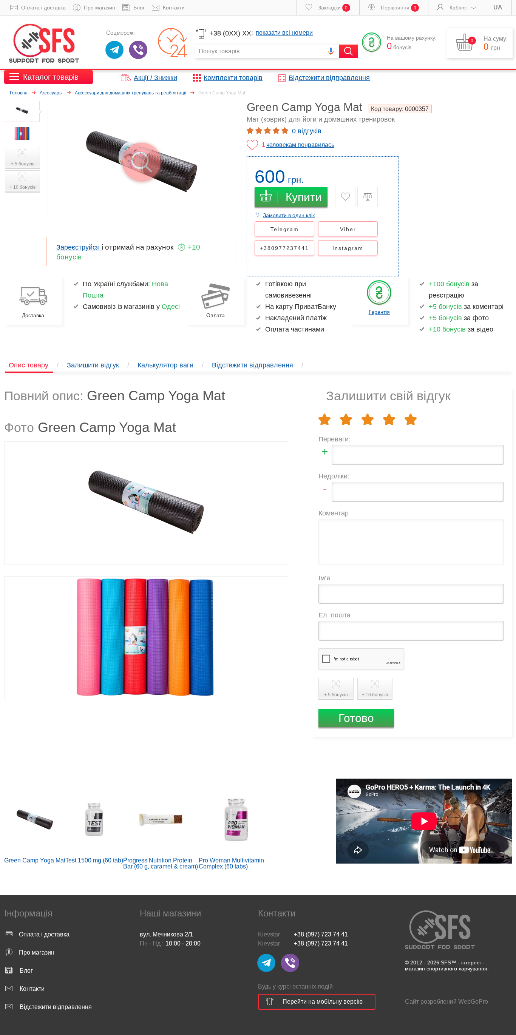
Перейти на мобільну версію (323, 1001)
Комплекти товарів (233, 78)
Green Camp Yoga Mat (34, 860)
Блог (138, 8)
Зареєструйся (79, 247)
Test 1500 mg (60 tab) (94, 860)
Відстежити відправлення (329, 78)
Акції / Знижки (155, 78)
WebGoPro (473, 1001)
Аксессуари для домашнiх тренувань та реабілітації (130, 93)
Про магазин (98, 8)
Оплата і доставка (43, 8)
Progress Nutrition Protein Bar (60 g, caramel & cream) (160, 863)
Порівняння (397, 8)
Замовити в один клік (289, 215)
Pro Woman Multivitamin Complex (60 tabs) (231, 863)
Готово (356, 718)
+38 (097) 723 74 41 (321, 934)
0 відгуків (306, 131)
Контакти (173, 8)
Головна (19, 93)
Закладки (332, 8)
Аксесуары (51, 93)
